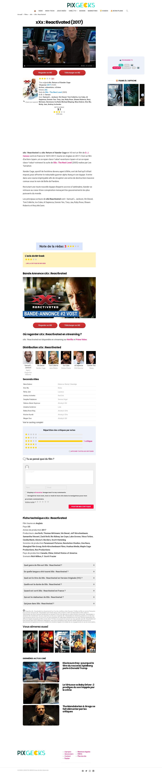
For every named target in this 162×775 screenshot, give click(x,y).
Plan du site (82, 756)
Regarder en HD (45, 73)
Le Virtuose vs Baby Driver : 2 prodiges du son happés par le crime (78, 687)
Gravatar (38, 492)
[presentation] (93, 357)
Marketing (92, 11)
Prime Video (81, 339)
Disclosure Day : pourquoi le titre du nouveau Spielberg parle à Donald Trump (78, 665)
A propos (68, 752)
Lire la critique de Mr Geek (36, 263)
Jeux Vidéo (61, 11)
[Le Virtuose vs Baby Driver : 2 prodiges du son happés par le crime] (41, 693)
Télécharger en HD (72, 73)
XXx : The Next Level (53, 92)
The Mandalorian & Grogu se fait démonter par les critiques (79, 709)
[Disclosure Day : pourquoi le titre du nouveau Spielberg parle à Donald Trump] (41, 672)
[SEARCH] (127, 11)
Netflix (70, 339)
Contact (68, 756)
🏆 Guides (104, 11)
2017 (49, 85)
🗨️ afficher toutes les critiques (81, 451)
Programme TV (127, 60)
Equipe (67, 758)
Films (26, 14)
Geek (40, 11)
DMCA (80, 754)
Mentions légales (84, 752)
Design (82, 11)
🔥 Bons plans (117, 11)
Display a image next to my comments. (46, 492)
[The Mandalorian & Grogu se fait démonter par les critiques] (41, 715)
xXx (31, 14)
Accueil (20, 14)
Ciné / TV (72, 11)
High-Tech (49, 11)
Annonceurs (69, 754)
